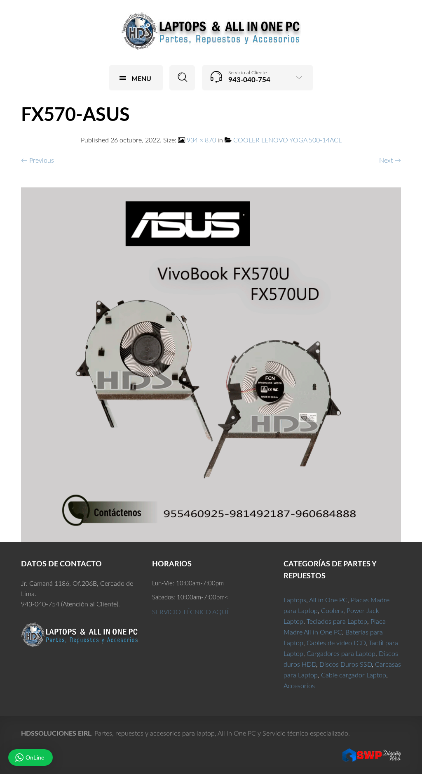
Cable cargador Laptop (353, 675)
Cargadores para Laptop (341, 654)
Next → (390, 160)
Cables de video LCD (336, 643)
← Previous (37, 160)
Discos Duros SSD (345, 664)
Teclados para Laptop (337, 621)
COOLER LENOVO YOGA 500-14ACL (287, 140)
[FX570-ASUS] (211, 364)
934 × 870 (201, 140)
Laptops (295, 600)
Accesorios (299, 686)
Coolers (332, 611)
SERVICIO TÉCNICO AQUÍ (190, 612)
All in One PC (328, 600)
